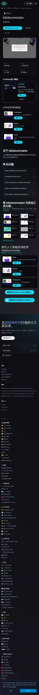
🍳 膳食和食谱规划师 (7, 581)
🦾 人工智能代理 (5, 568)
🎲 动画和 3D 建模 (6, 428)
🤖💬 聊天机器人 (6, 649)
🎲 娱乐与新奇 (5, 662)
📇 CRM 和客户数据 (6, 591)
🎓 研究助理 (4, 646)
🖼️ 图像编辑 (4, 439)
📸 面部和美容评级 (6, 460)
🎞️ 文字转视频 (5, 473)
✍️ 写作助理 (4, 520)
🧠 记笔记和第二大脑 (7, 584)
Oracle (16, 135)
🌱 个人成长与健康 (6, 565)
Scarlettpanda (18, 112)
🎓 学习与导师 (5, 665)
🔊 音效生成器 (5, 499)
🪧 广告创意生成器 (6, 594)
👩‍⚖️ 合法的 (4, 617)
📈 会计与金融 (5, 615)
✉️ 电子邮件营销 (5, 602)
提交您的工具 (8, 338)
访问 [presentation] (20, 95)
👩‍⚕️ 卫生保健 (4, 659)
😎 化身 (3, 431)
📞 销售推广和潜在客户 (7, 607)
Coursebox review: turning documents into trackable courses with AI (19, 391)
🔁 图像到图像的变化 (7, 433)
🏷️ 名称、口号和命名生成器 (8, 526)
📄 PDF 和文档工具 (6, 512)
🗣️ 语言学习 (4, 675)
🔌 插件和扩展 (5, 547)
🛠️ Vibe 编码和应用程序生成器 (9, 541)
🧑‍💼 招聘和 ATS (5, 625)
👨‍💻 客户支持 (4, 620)
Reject (11, 690)
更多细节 (22, 99)
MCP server (4, 410)
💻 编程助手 (4, 555)
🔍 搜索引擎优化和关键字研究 (9, 596)
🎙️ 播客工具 (4, 489)
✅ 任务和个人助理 (6, 570)
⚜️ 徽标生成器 (5, 447)
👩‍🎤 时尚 (3, 452)
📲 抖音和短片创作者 (7, 470)
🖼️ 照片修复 (4, 455)
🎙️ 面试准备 (4, 634)
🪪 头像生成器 (5, 441)
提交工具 (4, 379)
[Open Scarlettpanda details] (8, 114)
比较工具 (4, 372)
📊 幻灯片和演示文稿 (7, 623)
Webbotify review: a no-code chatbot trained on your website (17, 396)
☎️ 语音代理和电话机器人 (8, 497)
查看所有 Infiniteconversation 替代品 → (19, 292)
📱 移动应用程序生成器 (7, 552)
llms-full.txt (4, 407)
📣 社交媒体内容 (5, 605)
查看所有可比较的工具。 (9, 240)
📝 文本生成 (4, 531)
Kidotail (16, 123)
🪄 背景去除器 (5, 457)
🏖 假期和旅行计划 (6, 576)
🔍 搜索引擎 (4, 641)
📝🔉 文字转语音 (6, 491)
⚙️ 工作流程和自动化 (7, 578)
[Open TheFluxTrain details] (10, 86)
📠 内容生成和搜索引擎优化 (8, 518)
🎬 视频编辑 (4, 476)
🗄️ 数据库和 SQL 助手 (7, 549)
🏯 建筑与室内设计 (6, 444)
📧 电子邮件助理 (5, 599)
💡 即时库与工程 (5, 523)
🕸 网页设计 (4, 557)
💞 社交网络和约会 (6, 670)
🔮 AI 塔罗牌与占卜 (6, 657)
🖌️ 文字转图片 (5, 449)
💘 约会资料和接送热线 (7, 673)
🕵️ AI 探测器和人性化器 (7, 510)
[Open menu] (36, 3)
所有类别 (4, 369)
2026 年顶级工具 (6, 377)
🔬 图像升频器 (5, 436)
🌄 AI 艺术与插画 (5, 425)
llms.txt (3, 404)
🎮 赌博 (3, 678)
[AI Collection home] (4, 3)
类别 (8, 8)
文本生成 (15, 8)
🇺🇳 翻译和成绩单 (5, 494)
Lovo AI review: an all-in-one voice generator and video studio (17, 393)
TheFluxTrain (22, 87)
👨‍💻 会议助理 (4, 573)
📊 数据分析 (4, 644)
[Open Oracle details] (8, 136)
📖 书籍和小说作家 (6, 515)
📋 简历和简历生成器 (7, 631)
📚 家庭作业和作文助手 (7, 528)
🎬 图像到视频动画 (6, 468)
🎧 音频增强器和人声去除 (8, 502)
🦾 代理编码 (4, 544)
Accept (28, 690)
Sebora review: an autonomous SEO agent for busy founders (17, 388)
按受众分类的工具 (6, 374)
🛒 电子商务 (4, 628)
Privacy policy (12, 686)
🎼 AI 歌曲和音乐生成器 (7, 486)
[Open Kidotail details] (8, 125)
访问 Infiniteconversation (12, 28)
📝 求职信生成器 (5, 534)
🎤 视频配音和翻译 (6, 478)
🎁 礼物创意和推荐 (6, 667)
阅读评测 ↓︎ (28, 28)
